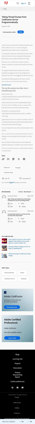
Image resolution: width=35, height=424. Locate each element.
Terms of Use (17, 402)
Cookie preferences (17, 381)
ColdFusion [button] (7, 167)
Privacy (17, 397)
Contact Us (17, 413)
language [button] (18, 167)
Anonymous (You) (12, 196)
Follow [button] (20, 32)
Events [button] (22, 272)
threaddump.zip (6, 85)
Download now (12, 307)
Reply (22, 203)
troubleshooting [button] (8, 172)
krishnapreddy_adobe (9, 32)
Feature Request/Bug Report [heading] (17, 374)
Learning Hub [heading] (17, 359)
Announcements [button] (9, 272)
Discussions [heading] (17, 368)
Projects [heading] (17, 363)
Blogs (5, 9)
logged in (12, 182)
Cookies (17, 408)
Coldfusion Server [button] (9, 279)
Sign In (23, 3)
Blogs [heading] (17, 354)
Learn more (12, 338)
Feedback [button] (23, 279)
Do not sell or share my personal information (17, 418)
